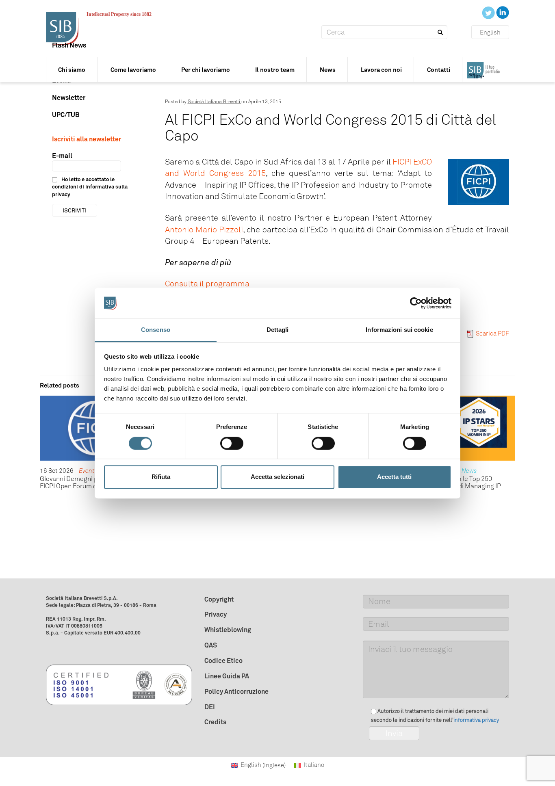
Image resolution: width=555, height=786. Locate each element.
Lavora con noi (381, 70)
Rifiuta (161, 477)
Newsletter (68, 97)
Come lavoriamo (133, 70)
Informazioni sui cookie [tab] (399, 330)
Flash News (69, 45)
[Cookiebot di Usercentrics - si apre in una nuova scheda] (415, 303)
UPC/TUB (66, 114)
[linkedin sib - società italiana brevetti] (502, 12)
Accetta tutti (394, 477)
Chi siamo (71, 70)
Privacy (215, 614)
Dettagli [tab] (278, 330)
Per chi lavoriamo (205, 70)
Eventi (87, 470)
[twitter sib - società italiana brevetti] (489, 12)
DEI (209, 707)
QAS (210, 645)
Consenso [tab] (155, 330)
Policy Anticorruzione (236, 691)
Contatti (438, 70)
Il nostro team (275, 70)
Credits (215, 722)
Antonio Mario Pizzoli (204, 229)
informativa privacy (476, 720)
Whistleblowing (227, 630)
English (490, 32)
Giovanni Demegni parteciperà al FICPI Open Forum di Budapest (87, 482)
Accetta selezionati (277, 477)
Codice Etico (223, 660)
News (328, 70)
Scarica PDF (492, 333)
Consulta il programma (207, 283)
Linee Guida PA (226, 676)
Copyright (219, 599)
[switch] (231, 443)
